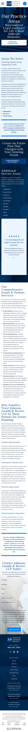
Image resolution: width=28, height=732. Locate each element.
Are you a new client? (7, 598)
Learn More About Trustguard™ (12, 161)
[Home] (13, 3)
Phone (3, 589)
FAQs (14, 675)
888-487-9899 (14, 647)
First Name (4, 580)
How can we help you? (7, 602)
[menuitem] (3, 723)
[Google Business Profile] (18, 652)
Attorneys (14, 666)
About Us (14, 663)
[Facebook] (10, 652)
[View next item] (5, 278)
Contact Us (14, 678)
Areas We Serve (14, 672)
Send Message (14, 629)
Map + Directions (14, 690)
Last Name (4, 584)
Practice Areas (14, 669)
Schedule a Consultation (12, 42)
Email (2, 593)
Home (14, 660)
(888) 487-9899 (8, 545)
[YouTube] (14, 652)
